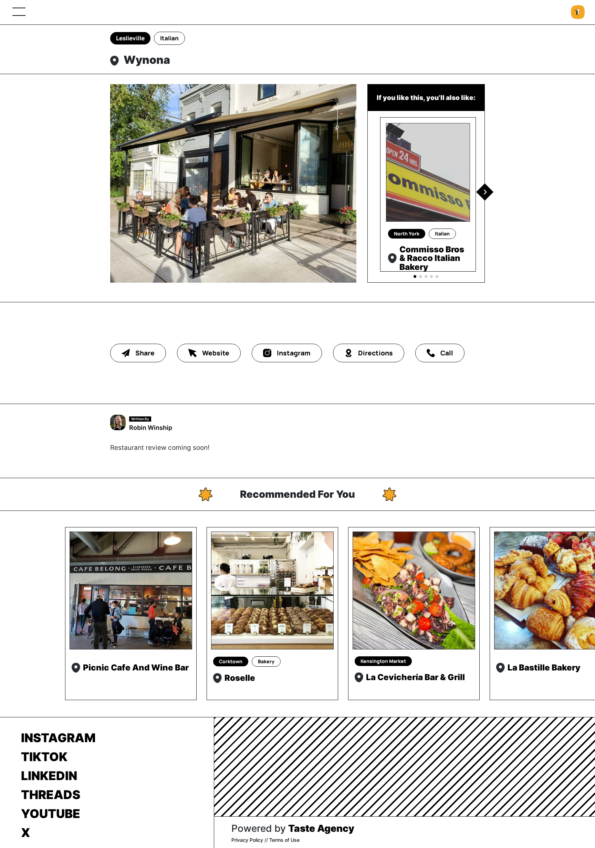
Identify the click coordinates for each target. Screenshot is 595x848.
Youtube (50, 813)
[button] (484, 192)
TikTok (44, 757)
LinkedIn (49, 776)
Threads (50, 794)
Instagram (58, 738)
